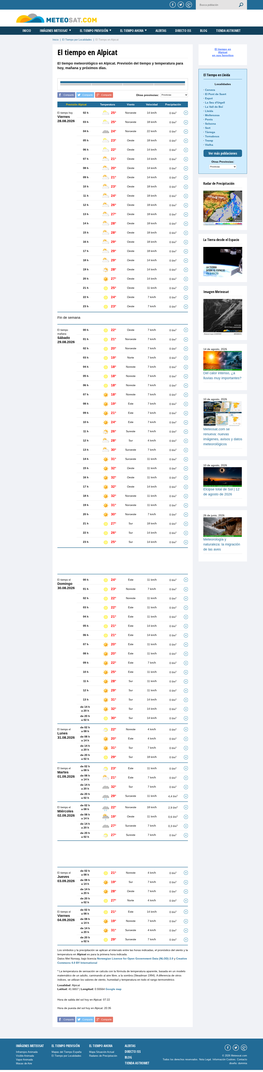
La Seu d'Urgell (215, 102)
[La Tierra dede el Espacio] (222, 262)
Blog (203, 30)
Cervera (210, 89)
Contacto (242, 1059)
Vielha (209, 144)
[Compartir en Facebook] (172, 4)
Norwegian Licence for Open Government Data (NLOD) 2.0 (135, 958)
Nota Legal (205, 1059)
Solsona (210, 123)
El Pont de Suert (215, 94)
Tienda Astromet (228, 30)
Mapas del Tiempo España (66, 1051)
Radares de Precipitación (103, 1055)
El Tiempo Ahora (131, 30)
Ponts (209, 119)
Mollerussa (212, 115)
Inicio (27, 30)
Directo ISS (183, 30)
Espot (209, 98)
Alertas (161, 30)
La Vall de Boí (214, 106)
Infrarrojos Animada (27, 1051)
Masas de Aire (24, 1063)
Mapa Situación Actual (101, 1051)
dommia (242, 1063)
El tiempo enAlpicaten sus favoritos (223, 52)
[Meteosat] (222, 317)
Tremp (209, 140)
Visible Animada (25, 1055)
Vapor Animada (24, 1059)
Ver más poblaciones (223, 153)
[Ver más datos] (186, 113)
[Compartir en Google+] (188, 4)
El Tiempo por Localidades (77, 39)
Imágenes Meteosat (54, 30)
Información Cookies (224, 1059)
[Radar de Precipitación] (222, 208)
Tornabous (212, 136)
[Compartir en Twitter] (180, 4)
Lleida (209, 111)
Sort (207, 127)
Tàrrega (210, 132)
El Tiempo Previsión (94, 30)
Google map (113, 989)
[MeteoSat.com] (56, 18)
